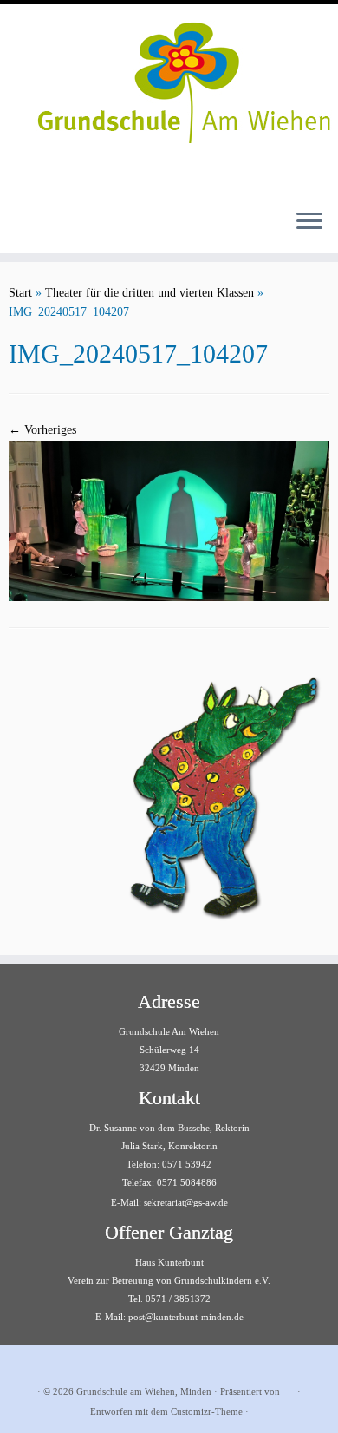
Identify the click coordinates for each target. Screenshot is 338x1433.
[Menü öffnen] (309, 222)
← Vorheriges (42, 429)
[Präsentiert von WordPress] (289, 1389)
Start (20, 292)
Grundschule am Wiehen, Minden (143, 1391)
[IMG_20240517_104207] (169, 520)
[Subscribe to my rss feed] (26, 1365)
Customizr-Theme (207, 1411)
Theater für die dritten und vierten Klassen (149, 292)
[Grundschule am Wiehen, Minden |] (169, 78)
